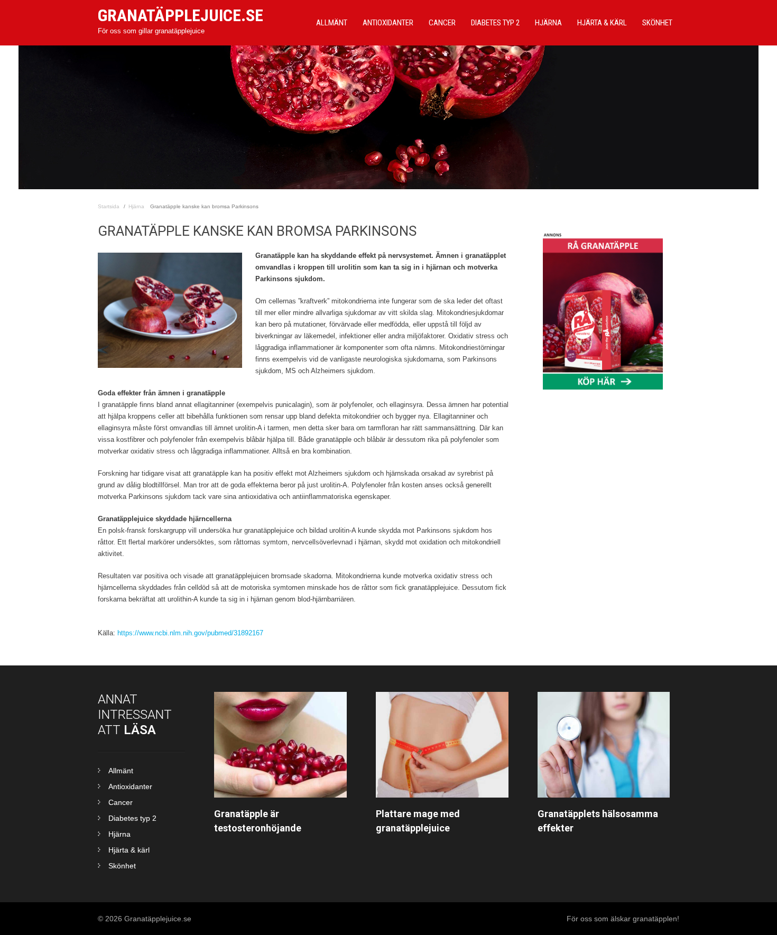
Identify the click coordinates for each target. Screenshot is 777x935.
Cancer (442, 22)
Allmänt (331, 22)
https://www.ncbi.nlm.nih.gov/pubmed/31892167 (190, 633)
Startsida (108, 206)
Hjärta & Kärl (602, 22)
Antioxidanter (388, 22)
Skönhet (657, 22)
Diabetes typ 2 (495, 22)
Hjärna (548, 22)
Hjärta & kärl (129, 850)
